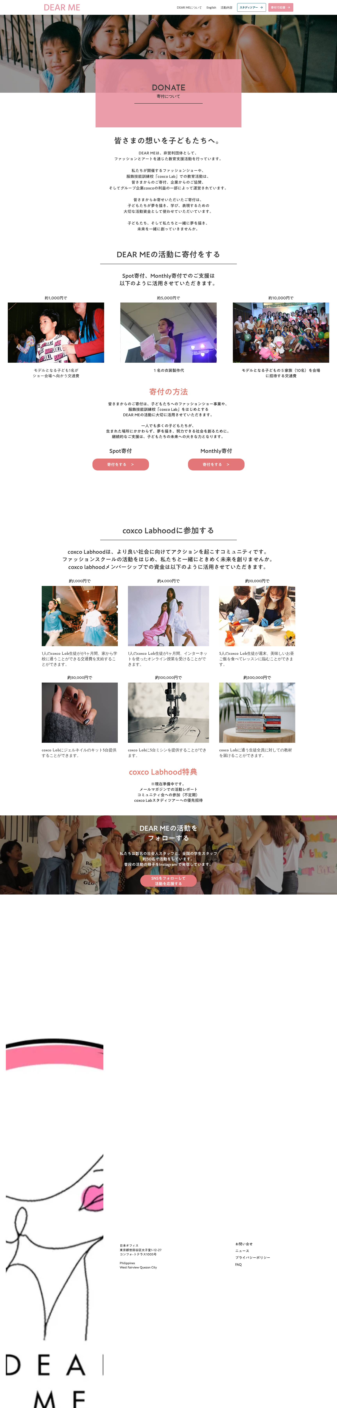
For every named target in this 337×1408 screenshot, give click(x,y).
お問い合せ (244, 1244)
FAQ (238, 1264)
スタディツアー (249, 7)
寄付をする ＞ (120, 464)
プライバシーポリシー (252, 1257)
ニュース (242, 1250)
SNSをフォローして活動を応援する (168, 881)
